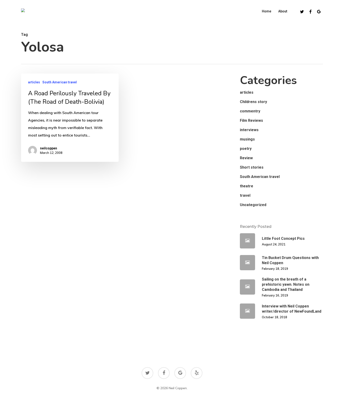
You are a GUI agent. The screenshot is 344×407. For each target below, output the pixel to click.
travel (245, 195)
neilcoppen (48, 148)
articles (34, 82)
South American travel (59, 82)
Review (246, 158)
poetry (246, 148)
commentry (250, 111)
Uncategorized (253, 205)
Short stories (251, 167)
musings (247, 139)
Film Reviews (251, 120)
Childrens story (253, 102)
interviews (249, 130)
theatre (246, 186)
